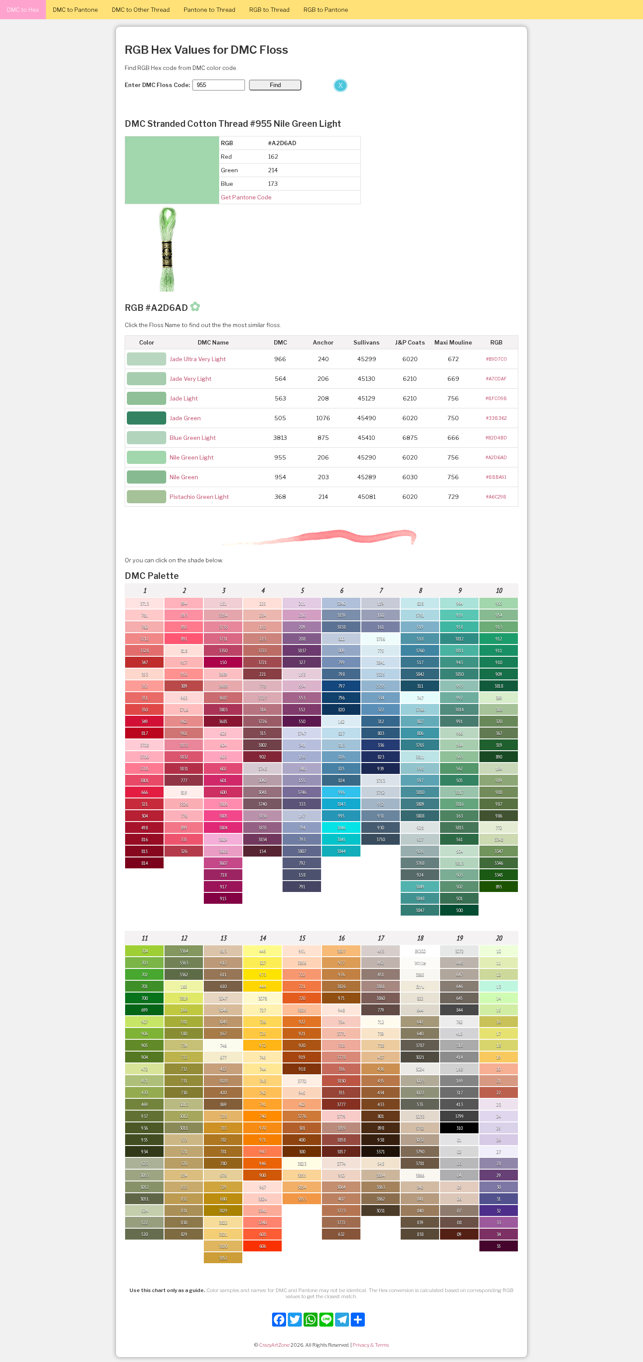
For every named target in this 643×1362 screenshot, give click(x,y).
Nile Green (184, 477)
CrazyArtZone (274, 1345)
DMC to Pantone (75, 9)
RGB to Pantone (326, 9)
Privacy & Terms (371, 1345)
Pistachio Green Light (199, 496)
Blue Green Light (193, 437)
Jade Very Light (190, 378)
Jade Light (184, 398)
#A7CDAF (496, 378)
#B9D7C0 (496, 359)
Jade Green (185, 418)
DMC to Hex (23, 9)
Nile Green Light (191, 457)
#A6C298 (496, 496)
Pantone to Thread (209, 9)
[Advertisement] (174, 143)
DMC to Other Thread (141, 9)
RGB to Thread (269, 9)
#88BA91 (496, 477)
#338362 (496, 418)
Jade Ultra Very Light (198, 358)
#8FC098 (496, 398)
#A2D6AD (496, 457)
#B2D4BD (496, 437)
